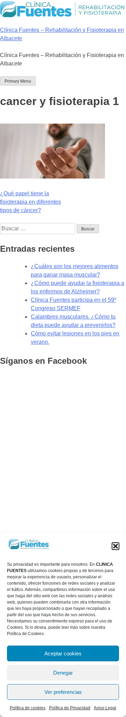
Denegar (63, 673)
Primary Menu (18, 81)
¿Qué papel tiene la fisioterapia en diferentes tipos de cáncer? (30, 201)
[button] (115, 546)
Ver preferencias (63, 692)
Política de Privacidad (69, 707)
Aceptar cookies (63, 653)
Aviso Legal (105, 707)
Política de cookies (28, 707)
